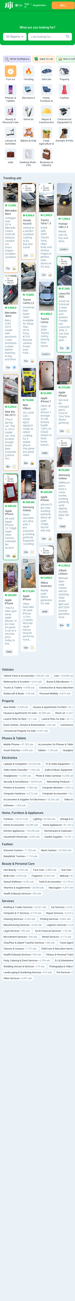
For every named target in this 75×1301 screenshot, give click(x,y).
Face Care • (45, 869)
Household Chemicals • (21, 836)
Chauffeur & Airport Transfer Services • (29, 942)
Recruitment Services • (20, 936)
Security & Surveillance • (22, 781)
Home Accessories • (20, 824)
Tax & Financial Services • (53, 930)
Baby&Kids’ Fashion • (20, 856)
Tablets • (48, 750)
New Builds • (15, 707)
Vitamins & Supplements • (23, 887)
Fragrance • (43, 875)
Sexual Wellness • (18, 881)
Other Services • (17, 978)
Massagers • (61, 887)
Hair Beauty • (15, 869)
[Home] (9, 5)
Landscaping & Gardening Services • (27, 972)
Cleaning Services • (19, 919)
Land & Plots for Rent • (20, 719)
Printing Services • (55, 919)
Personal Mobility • (55, 693)
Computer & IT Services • (22, 913)
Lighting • (44, 819)
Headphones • (17, 775)
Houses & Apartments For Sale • (27, 713)
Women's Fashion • (19, 850)
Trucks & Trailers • (19, 687)
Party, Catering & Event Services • (26, 960)
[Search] (67, 37)
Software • (14, 805)
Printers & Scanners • (20, 787)
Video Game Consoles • (21, 769)
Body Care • (15, 875)
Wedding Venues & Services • (24, 966)
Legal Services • (16, 930)
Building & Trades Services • (24, 907)
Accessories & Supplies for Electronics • (31, 799)
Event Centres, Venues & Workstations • (29, 724)
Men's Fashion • (56, 850)
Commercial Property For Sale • (25, 730)
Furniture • (15, 819)
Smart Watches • (18, 750)
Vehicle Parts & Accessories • (26, 675)
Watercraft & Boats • (19, 693)
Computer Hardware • (20, 793)
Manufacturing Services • (22, 924)
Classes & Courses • (20, 948)
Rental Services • (56, 936)
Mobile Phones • (18, 744)
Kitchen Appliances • (21, 830)
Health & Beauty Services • (22, 893)
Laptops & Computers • (22, 763)
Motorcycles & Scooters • (22, 681)
